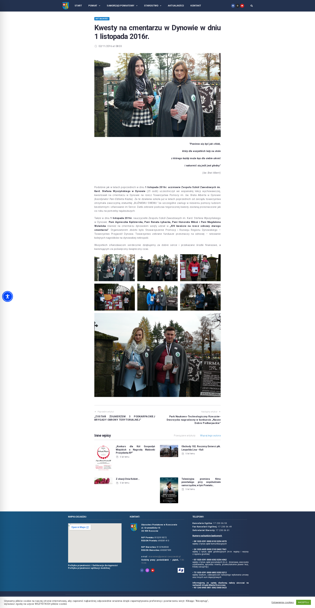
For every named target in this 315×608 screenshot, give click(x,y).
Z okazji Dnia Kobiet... (128, 479)
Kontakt (195, 5)
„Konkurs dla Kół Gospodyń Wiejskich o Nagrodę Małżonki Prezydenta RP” (135, 449)
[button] (252, 6)
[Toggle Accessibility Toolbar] (7, 296)
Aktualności (176, 5)
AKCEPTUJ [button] (303, 602)
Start (78, 5)
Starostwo (151, 5)
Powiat (92, 5)
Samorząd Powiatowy (120, 5)
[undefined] (233, 6)
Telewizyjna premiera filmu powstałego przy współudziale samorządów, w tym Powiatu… (201, 482)
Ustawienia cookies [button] (283, 602)
